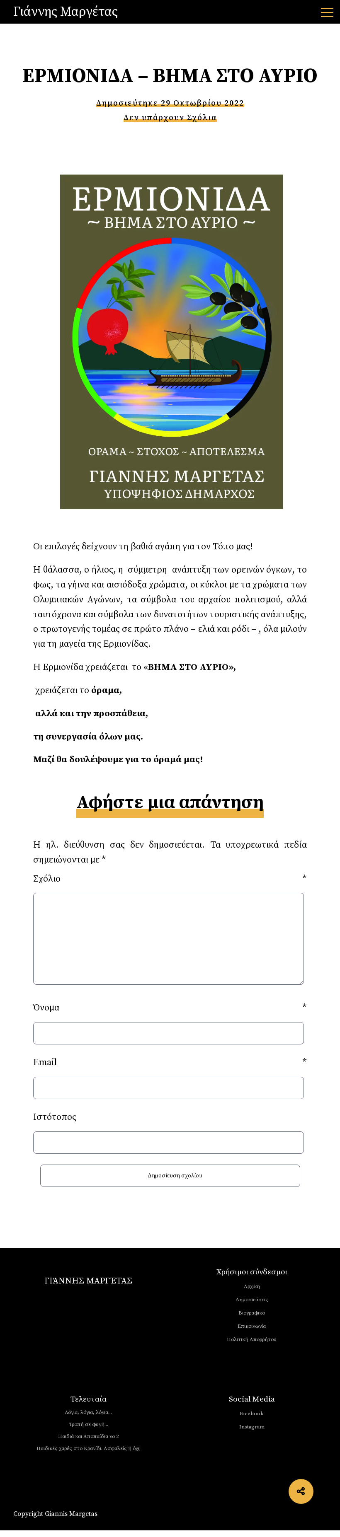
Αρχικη (252, 1286)
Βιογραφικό (251, 1313)
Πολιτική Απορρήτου (252, 1339)
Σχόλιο (170, 879)
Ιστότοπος (54, 1117)
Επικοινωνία (252, 1326)
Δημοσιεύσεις (252, 1299)
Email (170, 1062)
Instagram (252, 1426)
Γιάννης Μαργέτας (65, 12)
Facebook (252, 1413)
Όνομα (170, 1008)
